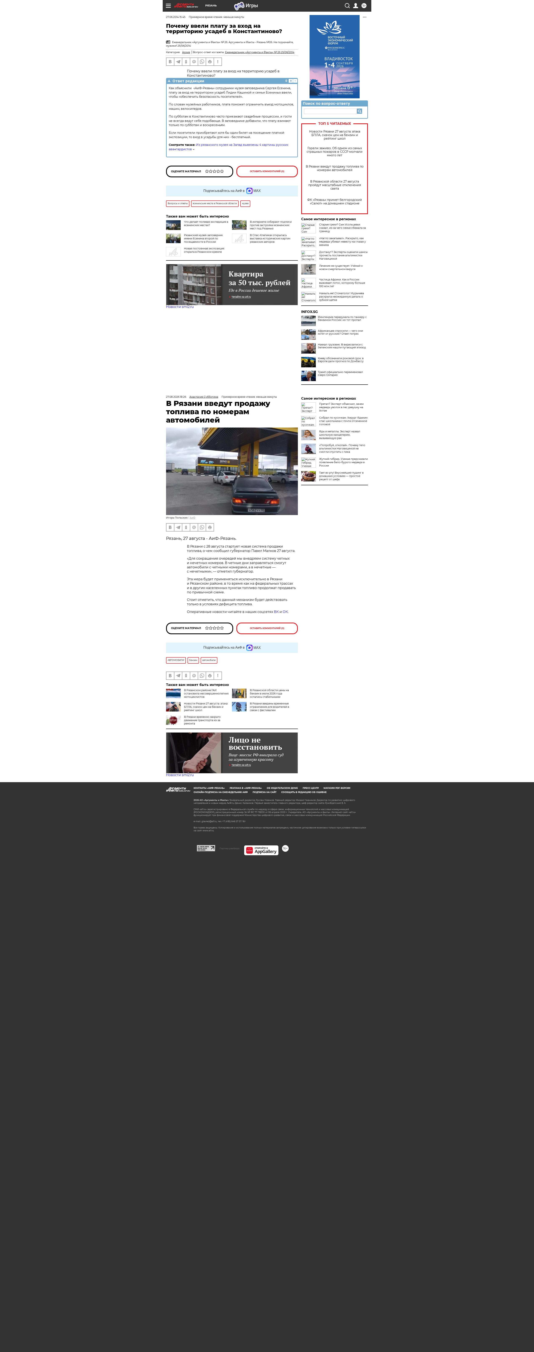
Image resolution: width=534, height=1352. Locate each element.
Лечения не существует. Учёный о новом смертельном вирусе (341, 267)
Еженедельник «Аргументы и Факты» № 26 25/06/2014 (259, 52)
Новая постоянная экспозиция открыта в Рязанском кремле (204, 250)
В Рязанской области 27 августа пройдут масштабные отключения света (334, 185)
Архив (186, 52)
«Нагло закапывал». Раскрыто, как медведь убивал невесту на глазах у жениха (342, 241)
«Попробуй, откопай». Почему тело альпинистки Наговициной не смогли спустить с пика (342, 448)
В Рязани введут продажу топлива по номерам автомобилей (335, 168)
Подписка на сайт (264, 792)
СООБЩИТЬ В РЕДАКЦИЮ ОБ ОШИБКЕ (304, 792)
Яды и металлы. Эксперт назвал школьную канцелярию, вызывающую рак (339, 435)
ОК (285, 612)
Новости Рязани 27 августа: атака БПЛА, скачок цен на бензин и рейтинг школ (334, 135)
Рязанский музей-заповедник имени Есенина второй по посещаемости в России (203, 238)
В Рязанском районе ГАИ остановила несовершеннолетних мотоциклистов (206, 693)
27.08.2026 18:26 (176, 396)
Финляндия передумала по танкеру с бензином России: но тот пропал (342, 318)
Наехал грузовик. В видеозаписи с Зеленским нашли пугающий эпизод (342, 346)
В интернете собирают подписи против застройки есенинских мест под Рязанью (271, 225)
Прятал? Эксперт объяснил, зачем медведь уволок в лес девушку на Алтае (341, 407)
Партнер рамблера (229, 848)
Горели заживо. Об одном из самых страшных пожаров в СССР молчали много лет (335, 151)
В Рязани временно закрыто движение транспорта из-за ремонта (202, 720)
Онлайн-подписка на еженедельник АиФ (221, 792)
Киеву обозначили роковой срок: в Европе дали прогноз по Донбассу (341, 360)
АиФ (192, 517)
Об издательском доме (282, 788)
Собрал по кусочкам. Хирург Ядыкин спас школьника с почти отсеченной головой (343, 421)
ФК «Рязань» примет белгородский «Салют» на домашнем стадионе (334, 201)
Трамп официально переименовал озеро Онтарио (340, 373)
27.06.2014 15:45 (175, 17)
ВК (276, 612)
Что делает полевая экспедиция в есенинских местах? (206, 223)
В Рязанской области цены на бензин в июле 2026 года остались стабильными (269, 693)
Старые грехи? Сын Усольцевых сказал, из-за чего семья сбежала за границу (342, 228)
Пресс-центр (311, 788)
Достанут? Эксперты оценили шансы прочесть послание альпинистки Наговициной (343, 255)
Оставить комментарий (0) (267, 171)
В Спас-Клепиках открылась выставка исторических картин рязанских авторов (270, 238)
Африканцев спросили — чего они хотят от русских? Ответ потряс (340, 332)
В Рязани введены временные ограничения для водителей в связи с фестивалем (269, 707)
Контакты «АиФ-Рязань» (209, 788)
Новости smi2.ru (180, 307)
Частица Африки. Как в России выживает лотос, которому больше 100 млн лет (342, 283)
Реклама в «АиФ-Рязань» (246, 788)
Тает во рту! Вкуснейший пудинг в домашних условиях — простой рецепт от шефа (341, 476)
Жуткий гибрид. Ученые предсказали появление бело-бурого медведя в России (343, 462)
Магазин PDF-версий (337, 788)
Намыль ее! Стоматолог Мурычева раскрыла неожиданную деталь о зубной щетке (341, 296)
